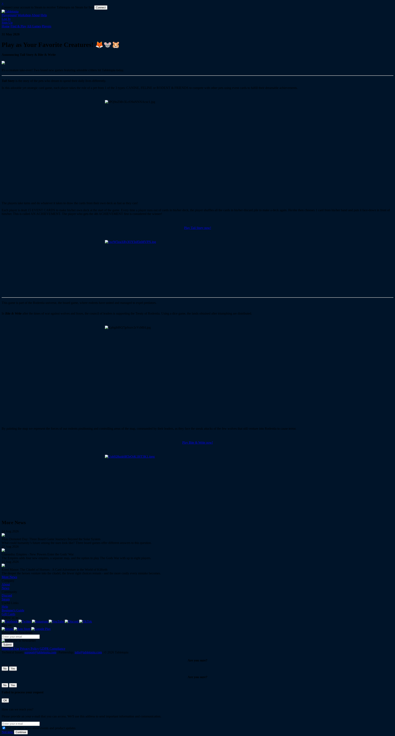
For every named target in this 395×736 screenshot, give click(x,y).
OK (5, 700)
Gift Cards (8, 614)
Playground (9, 15)
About (35, 15)
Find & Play (18, 26)
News (5, 588)
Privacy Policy (29, 648)
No (5, 668)
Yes (13, 668)
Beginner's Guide (13, 610)
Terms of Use (10, 648)
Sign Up (7, 22)
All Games (34, 26)
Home (6, 26)
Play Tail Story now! (197, 228)
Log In (6, 19)
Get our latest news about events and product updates (41, 728)
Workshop (24, 15)
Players (46, 26)
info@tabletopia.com (88, 652)
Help (44, 15)
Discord (7, 595)
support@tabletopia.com (40, 652)
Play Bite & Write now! (197, 442)
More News (9, 577)
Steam (6, 599)
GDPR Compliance (52, 648)
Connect (101, 7)
